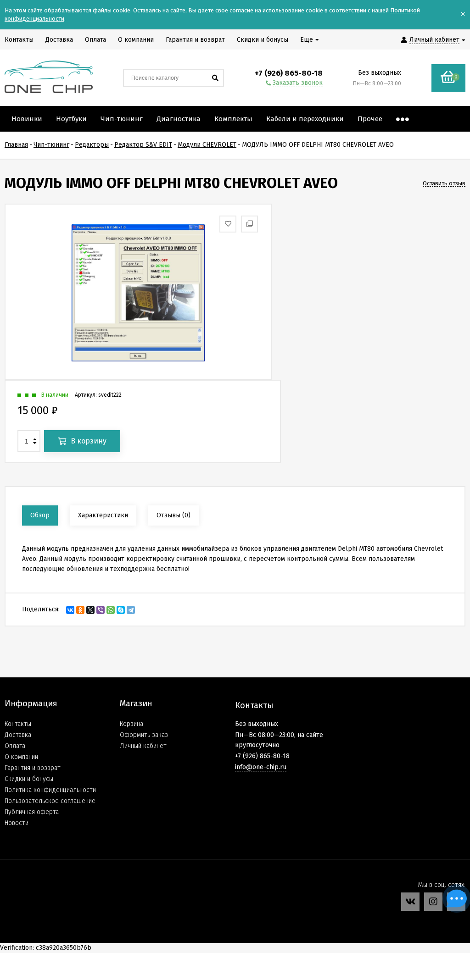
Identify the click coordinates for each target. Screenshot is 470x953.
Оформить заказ (144, 735)
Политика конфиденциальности (50, 790)
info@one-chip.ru (260, 767)
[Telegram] (131, 610)
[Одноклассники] (80, 610)
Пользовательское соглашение (50, 801)
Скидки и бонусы (29, 779)
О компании (21, 757)
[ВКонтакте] (70, 610)
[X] (90, 610)
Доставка (18, 735)
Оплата (15, 746)
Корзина (131, 724)
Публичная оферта (32, 812)
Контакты (18, 724)
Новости (16, 823)
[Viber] (100, 610)
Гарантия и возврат (33, 768)
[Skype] (121, 610)
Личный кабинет (143, 746)
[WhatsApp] (110, 610)
